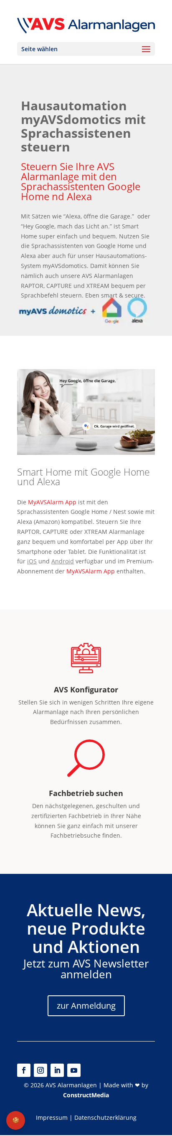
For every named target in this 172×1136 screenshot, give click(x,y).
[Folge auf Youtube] (74, 1070)
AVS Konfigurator (86, 689)
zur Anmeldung (86, 1005)
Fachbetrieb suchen (86, 793)
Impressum (52, 1117)
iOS (32, 561)
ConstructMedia (86, 1095)
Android (62, 561)
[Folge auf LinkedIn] (57, 1070)
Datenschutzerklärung (105, 1117)
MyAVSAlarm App (52, 502)
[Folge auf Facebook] (23, 1070)
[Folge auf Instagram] (40, 1070)
